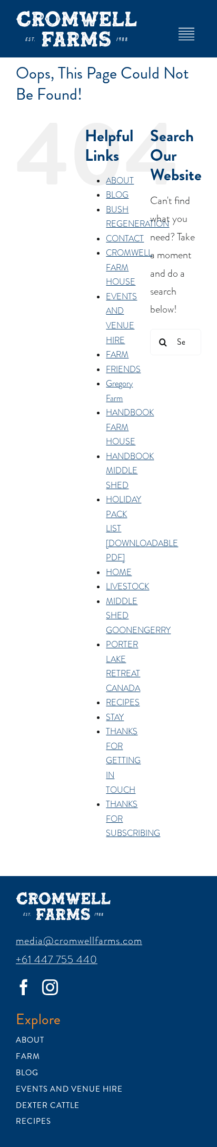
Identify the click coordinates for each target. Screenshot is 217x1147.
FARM (117, 355)
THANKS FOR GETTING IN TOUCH (123, 760)
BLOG (117, 195)
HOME (119, 572)
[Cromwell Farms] (76, 15)
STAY (115, 717)
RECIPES (123, 702)
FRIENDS (123, 369)
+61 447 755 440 (56, 959)
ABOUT (120, 181)
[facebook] (24, 987)
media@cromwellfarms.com (79, 940)
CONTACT (125, 239)
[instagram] (50, 987)
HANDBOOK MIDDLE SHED (130, 471)
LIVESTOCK (127, 586)
